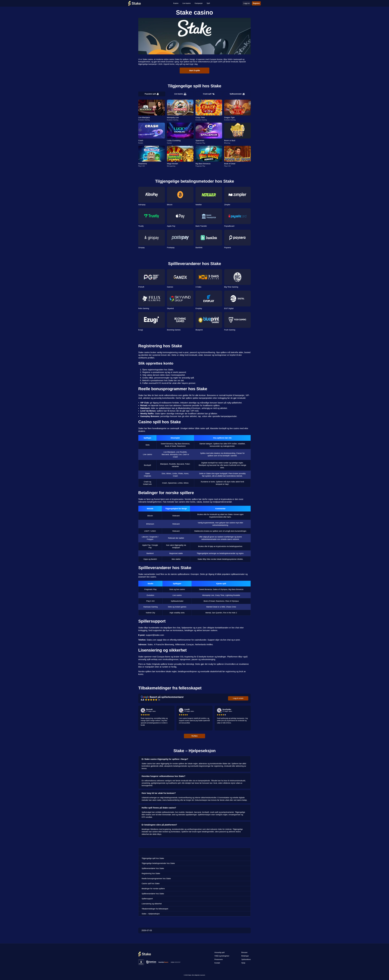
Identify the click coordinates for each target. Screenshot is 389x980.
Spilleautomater (236, 94)
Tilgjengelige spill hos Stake (153, 858)
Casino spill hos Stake (151, 883)
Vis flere (194, 736)
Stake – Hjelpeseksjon (151, 914)
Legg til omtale (238, 698)
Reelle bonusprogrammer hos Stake (156, 879)
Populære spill (150, 94)
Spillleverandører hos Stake (153, 868)
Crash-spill (207, 94)
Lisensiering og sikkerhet (152, 904)
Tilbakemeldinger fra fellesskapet (155, 909)
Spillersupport (147, 899)
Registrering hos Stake (151, 873)
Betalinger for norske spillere (153, 889)
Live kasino (178, 94)
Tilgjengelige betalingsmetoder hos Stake (158, 863)
